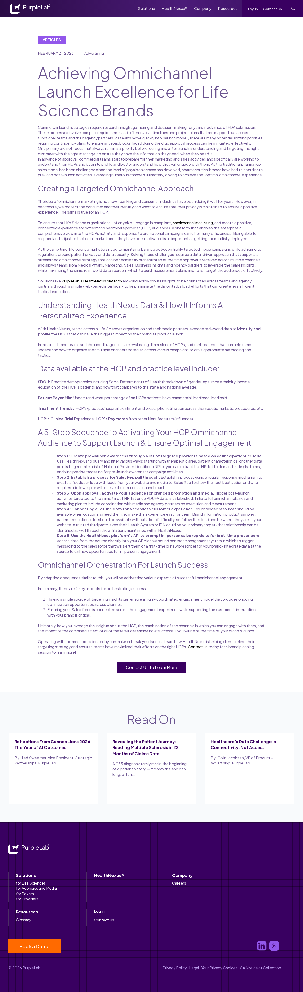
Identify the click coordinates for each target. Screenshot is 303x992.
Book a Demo (34, 946)
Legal (194, 967)
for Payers (25, 893)
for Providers (27, 898)
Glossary (23, 919)
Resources (227, 8)
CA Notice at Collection (260, 967)
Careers (179, 882)
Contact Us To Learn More (151, 667)
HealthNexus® (174, 8)
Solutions (146, 8)
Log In (253, 8)
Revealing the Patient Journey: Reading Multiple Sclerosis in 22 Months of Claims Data (145, 747)
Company (202, 8)
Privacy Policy (175, 967)
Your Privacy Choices (219, 967)
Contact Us (272, 8)
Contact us (198, 646)
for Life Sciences (31, 882)
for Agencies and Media (36, 888)
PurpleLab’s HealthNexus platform (92, 280)
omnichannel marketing (193, 222)
